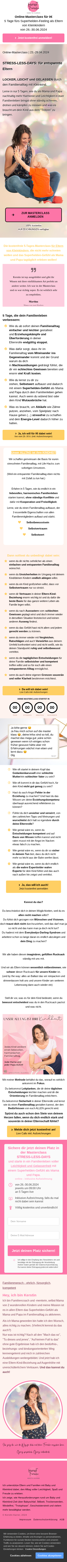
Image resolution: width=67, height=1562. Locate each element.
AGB (62, 1519)
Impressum (25, 1519)
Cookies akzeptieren (50, 1555)
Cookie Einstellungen (35, 1549)
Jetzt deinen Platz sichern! (33, 1251)
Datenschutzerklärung (48, 1265)
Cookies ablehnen (20, 1555)
